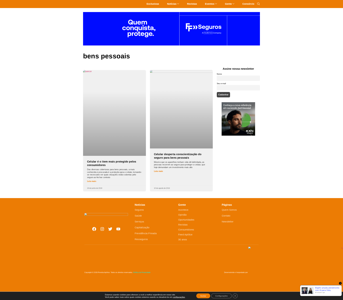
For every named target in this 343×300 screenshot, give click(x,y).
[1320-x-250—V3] (171, 45)
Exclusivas (153, 4)
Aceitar (203, 296)
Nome (219, 74)
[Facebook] (94, 229)
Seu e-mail (221, 83)
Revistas (192, 4)
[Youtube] (118, 229)
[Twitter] (110, 229)
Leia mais (91, 181)
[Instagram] (102, 229)
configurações (179, 297)
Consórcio (248, 4)
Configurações (221, 296)
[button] (258, 3)
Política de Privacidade (142, 272)
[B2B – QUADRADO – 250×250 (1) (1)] (238, 135)
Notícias (171, 4)
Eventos (209, 4)
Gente (228, 4)
